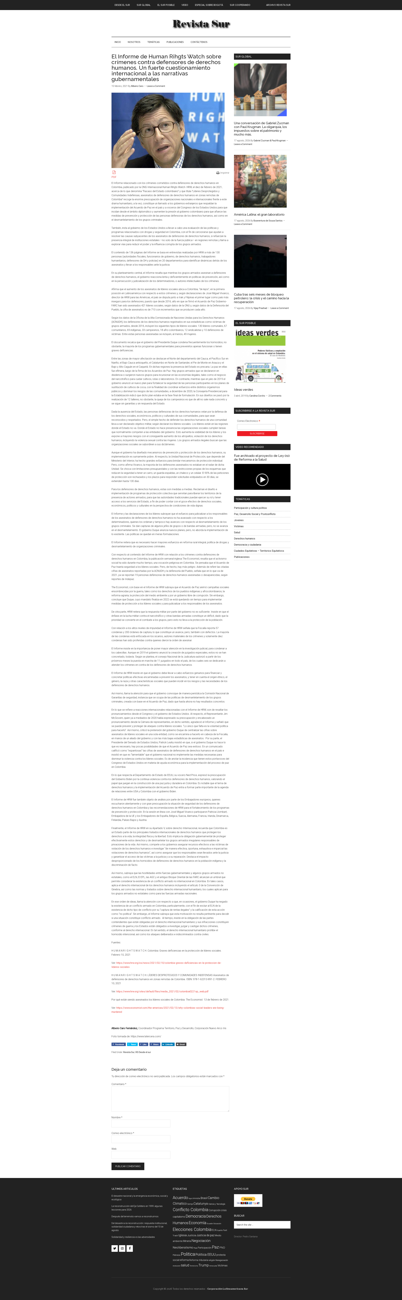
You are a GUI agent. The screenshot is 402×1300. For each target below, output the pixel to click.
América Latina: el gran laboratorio (259, 214)
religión (212, 1260)
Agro (190, 1198)
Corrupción (214, 1210)
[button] (262, 479)
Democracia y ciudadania (247, 544)
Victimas (239, 526)
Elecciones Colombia (192, 1229)
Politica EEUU (206, 1254)
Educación (217, 1224)
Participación (205, 1247)
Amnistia (196, 1198)
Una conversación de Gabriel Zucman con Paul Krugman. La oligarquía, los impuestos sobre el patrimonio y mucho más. (261, 128)
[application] (262, 480)
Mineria (187, 1241)
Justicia (191, 1235)
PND (222, 1247)
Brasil (204, 1198)
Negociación (201, 1241)
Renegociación (221, 1260)
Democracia (196, 1216)
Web (114, 1148)
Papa (195, 1248)
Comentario (118, 1084)
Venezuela (213, 1266)
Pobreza (176, 1255)
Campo (190, 1204)
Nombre (116, 1117)
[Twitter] (114, 1248)
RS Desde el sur (143, 1052)
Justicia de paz (205, 1235)
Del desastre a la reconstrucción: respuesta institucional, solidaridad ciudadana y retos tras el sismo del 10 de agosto (139, 1227)
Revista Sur (129, 1052)
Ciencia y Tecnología (216, 1204)
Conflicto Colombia (190, 1209)
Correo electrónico (122, 1133)
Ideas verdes (243, 390)
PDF (113, 177)
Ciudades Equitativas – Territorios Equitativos (259, 550)
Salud (237, 532)
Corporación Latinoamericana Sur (201, 23)
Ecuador (210, 1224)
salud (185, 1265)
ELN (214, 1230)
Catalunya (201, 1203)
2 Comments (275, 395)
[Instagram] (122, 1248)
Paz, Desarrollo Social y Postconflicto (255, 514)
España (220, 1230)
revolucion (176, 1266)
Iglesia (182, 1235)
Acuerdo (180, 1197)
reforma (184, 1260)
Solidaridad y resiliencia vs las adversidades (133, 1237)
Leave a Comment (156, 86)
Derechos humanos (244, 538)
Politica (188, 1254)
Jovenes (239, 520)
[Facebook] (130, 1248)
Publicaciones (242, 556)
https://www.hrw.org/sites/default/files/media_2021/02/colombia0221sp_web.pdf (162, 991)
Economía (197, 1222)
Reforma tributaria (198, 1260)
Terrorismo (194, 1266)
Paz (215, 1247)
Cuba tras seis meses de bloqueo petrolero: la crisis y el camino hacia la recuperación (261, 298)
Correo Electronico (248, 421)
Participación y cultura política (250, 507)
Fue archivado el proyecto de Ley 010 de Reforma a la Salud (262, 457)
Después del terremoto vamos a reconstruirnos (134, 1216)
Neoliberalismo (183, 1247)
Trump (203, 1265)
